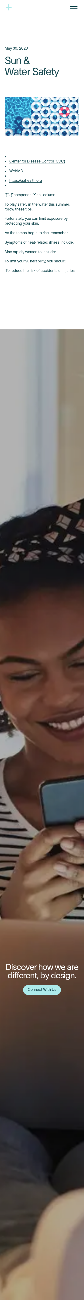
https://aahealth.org (25, 180)
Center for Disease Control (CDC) (37, 161)
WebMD (16, 171)
